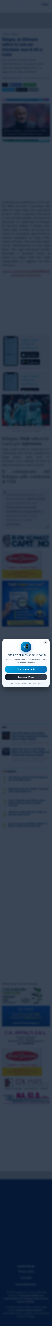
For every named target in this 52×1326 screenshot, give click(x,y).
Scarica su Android (26, 669)
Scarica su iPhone (26, 677)
